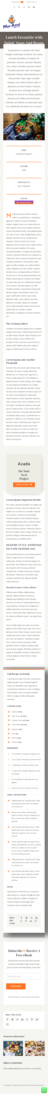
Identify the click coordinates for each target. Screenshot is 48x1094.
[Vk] (31, 921)
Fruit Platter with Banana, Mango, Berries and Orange (13, 1042)
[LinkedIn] (36, 918)
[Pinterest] (26, 921)
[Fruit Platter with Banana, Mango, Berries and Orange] (13, 1048)
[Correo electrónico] (36, 921)
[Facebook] (21, 918)
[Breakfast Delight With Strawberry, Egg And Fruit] (35, 1048)
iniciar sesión (13, 1068)
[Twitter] (26, 918)
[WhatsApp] (21, 921)
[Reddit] (31, 918)
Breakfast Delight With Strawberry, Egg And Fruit (35, 1042)
